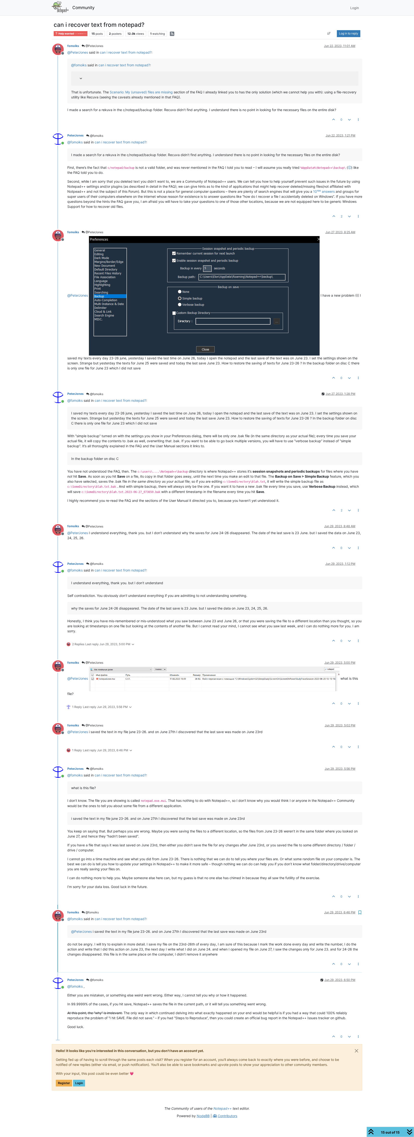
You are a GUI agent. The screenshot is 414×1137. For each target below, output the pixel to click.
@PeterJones (94, 46)
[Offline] (59, 49)
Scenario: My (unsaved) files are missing (141, 92)
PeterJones (75, 135)
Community (83, 7)
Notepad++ (222, 1108)
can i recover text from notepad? (125, 52)
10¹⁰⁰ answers (324, 191)
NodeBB (203, 1116)
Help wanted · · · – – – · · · (72, 33)
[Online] (59, 138)
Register (64, 1083)
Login (79, 1083)
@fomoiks (96, 135)
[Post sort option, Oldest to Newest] (329, 33)
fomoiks (73, 46)
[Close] (356, 1050)
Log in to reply (348, 33)
